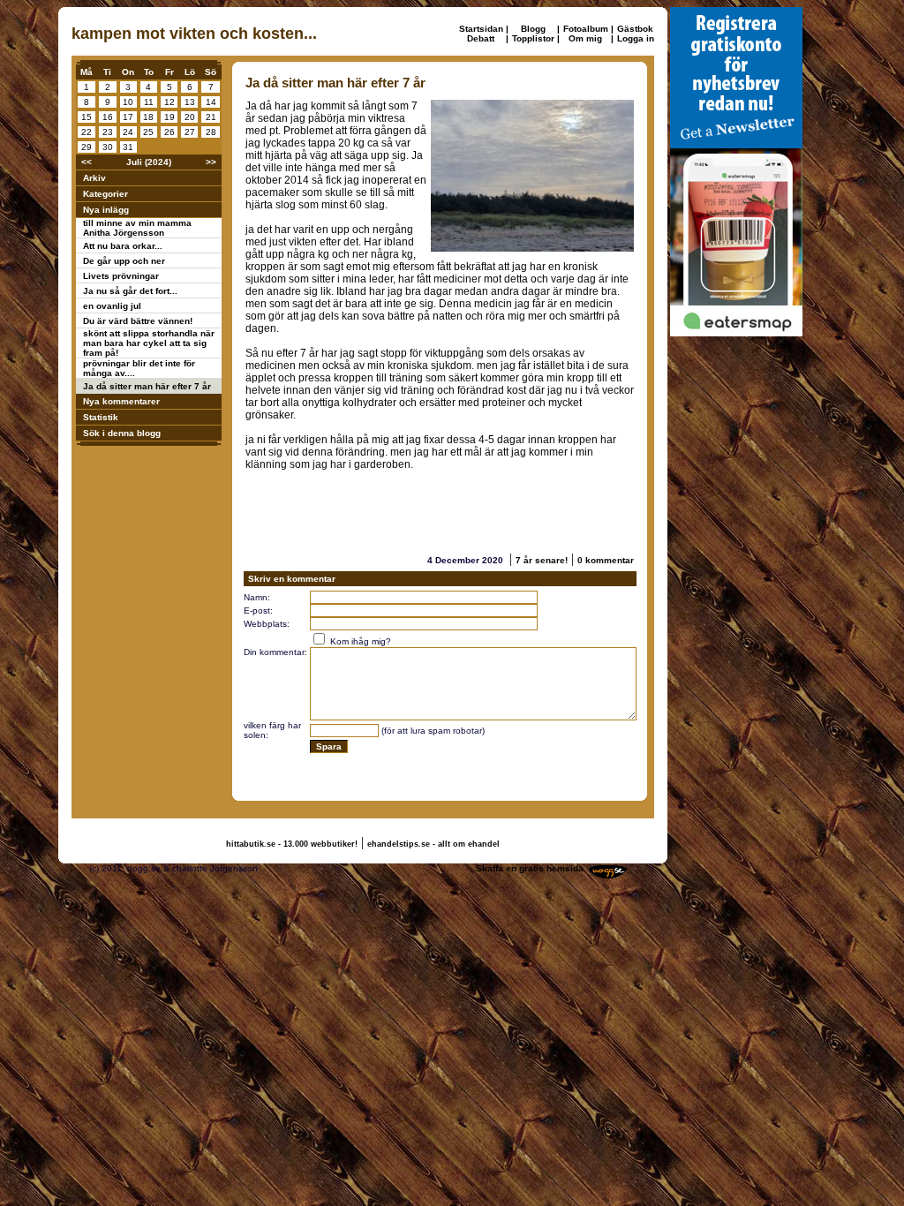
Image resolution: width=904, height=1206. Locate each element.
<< (86, 162)
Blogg (533, 29)
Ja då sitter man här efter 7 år (147, 386)
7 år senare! (542, 560)
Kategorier (105, 194)
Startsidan (481, 29)
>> (211, 162)
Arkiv (94, 178)
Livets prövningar (121, 276)
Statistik (100, 417)
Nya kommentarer (121, 401)
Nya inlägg (106, 210)
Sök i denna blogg (122, 433)
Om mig (585, 38)
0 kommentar (605, 560)
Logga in (635, 38)
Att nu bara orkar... (122, 246)
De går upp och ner (124, 261)
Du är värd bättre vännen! (137, 321)
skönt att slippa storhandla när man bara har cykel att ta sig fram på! (149, 343)
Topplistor (533, 38)
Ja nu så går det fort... (130, 291)
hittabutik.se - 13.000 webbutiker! (292, 844)
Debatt (480, 38)
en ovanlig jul (112, 306)
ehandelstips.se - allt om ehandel (433, 844)
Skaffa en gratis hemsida (530, 868)
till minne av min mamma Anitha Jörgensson (137, 227)
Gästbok (635, 29)
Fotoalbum (585, 29)
